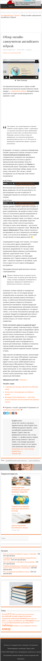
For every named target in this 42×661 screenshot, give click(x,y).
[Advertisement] (21, 26)
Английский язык (7, 15)
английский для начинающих (24, 614)
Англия (4, 614)
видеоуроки (15, 618)
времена (23, 618)
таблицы (7, 625)
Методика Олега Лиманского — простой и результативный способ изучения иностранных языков (22, 399)
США (13, 614)
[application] (21, 183)
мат (24, 621)
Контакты (7, 645)
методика (29, 620)
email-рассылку (8, 410)
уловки (15, 626)
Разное (17, 15)
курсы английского (34, 460)
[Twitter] (7, 413)
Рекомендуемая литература (17, 648)
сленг (32, 623)
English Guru (11, 50)
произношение (14, 623)
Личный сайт (16, 453)
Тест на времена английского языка (16, 572)
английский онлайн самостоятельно (16, 460)
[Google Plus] (16, 413)
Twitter (18, 410)
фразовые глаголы (30, 626)
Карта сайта (30, 648)
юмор (6, 629)
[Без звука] (13, 183)
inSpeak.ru (23, 380)
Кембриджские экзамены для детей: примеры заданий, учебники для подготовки (21, 489)
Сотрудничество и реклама (19, 645)
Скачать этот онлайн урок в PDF (12, 53)
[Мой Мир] (13, 413)
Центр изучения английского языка (20, 526)
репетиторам (25, 623)
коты (7, 621)
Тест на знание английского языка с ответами (19, 554)
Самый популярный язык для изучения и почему (20, 508)
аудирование (6, 618)
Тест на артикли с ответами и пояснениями (18, 562)
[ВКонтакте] (4, 413)
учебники (21, 626)
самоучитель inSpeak (19, 91)
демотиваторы (32, 618)
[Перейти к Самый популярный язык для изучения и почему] (21, 500)
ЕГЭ (9, 614)
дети (3, 621)
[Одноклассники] (10, 413)
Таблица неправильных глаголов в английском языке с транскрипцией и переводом (20, 567)
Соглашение (33, 645)
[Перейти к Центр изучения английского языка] (21, 519)
